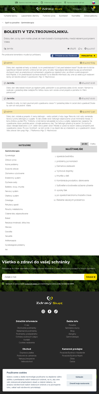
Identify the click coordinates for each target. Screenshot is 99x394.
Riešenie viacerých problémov (71, 200)
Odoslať (89, 277)
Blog (72, 331)
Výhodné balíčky (10, 16)
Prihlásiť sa (87, 56)
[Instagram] (43, 311)
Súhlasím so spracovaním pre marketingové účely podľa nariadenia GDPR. (39, 284)
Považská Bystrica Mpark (72, 356)
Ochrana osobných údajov (27, 337)
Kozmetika (76, 16)
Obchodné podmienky (26, 328)
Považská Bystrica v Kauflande (72, 353)
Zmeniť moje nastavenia (79, 383)
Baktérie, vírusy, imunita (14, 187)
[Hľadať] (13, 9)
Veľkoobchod (26, 361)
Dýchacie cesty (11, 182)
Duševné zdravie (11, 169)
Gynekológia (10, 155)
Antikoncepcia (10, 241)
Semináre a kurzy (72, 328)
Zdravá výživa (10, 160)
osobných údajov (31, 284)
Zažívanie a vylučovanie (14, 173)
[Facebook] (56, 311)
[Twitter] (49, 311)
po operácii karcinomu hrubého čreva (74, 195)
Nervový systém (11, 191)
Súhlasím (79, 377)
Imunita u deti (63, 176)
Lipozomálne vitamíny (30, 16)
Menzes (8, 227)
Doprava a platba (27, 353)
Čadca (72, 361)
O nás (26, 325)
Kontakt (27, 340)
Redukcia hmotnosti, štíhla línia (17, 223)
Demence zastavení (66, 166)
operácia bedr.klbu (65, 156)
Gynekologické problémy (15, 245)
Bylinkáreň (63, 16)
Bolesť (7, 218)
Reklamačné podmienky (27, 331)
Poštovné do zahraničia (26, 356)
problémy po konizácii (67, 161)
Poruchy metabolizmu (14, 209)
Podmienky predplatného (26, 334)
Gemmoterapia (12, 151)
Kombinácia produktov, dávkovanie (73, 180)
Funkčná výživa (49, 16)
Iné (6, 249)
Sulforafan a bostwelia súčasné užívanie (75, 185)
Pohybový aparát (11, 205)
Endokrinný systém (13, 178)
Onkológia (9, 200)
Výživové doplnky (65, 171)
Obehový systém (12, 196)
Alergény (72, 334)
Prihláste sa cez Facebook (66, 56)
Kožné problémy (11, 164)
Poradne (72, 325)
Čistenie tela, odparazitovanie (16, 214)
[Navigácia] (6, 9)
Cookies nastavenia (27, 343)
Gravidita (8, 232)
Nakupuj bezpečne (27, 359)
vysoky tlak (62, 190)
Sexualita (8, 236)
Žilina (72, 359)
